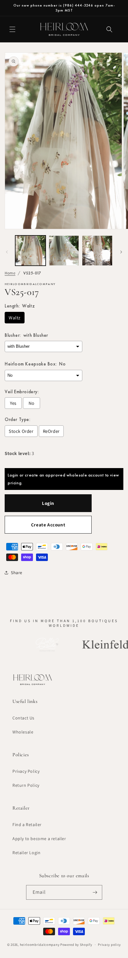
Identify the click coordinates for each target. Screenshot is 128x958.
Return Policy (25, 785)
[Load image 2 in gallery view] (64, 250)
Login (48, 503)
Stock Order (21, 431)
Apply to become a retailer (39, 838)
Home (10, 273)
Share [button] (16, 572)
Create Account (48, 525)
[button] (12, 29)
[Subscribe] (95, 892)
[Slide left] (7, 252)
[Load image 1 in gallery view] (30, 250)
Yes (13, 403)
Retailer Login (26, 852)
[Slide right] (121, 252)
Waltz (15, 318)
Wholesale (22, 732)
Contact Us (23, 718)
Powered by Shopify (76, 944)
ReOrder (51, 431)
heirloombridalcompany (40, 944)
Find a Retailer (27, 824)
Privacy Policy (25, 771)
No (31, 403)
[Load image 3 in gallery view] (97, 250)
